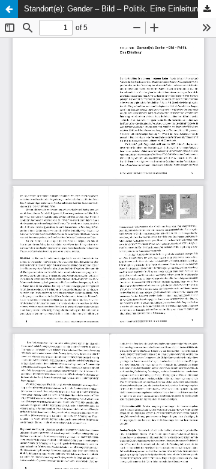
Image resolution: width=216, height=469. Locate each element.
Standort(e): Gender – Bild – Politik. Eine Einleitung (113, 8)
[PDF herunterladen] (207, 9)
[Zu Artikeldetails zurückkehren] (9, 9)
